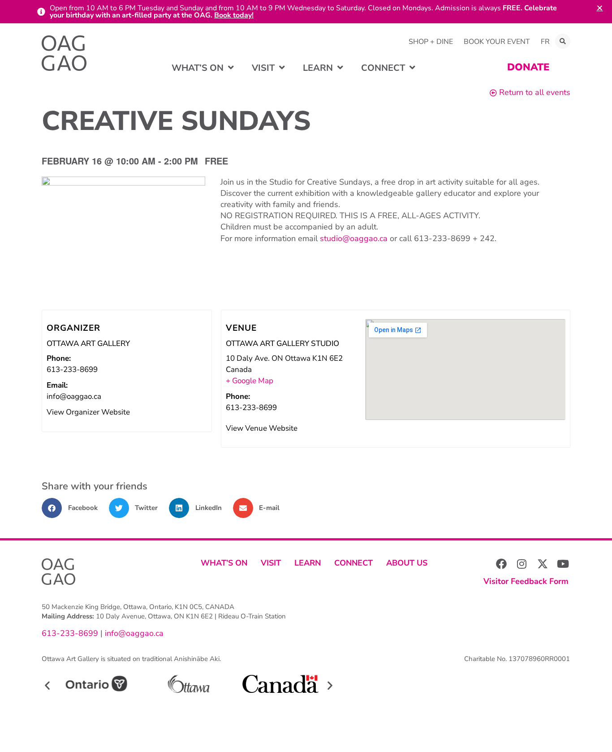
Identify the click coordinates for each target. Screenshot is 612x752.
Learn (307, 562)
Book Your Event (497, 41)
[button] (562, 41)
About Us (406, 562)
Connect (353, 562)
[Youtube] (563, 563)
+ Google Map (249, 381)
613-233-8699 (70, 633)
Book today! (234, 15)
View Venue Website (261, 428)
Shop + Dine (431, 41)
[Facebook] (501, 563)
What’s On (224, 562)
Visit (271, 562)
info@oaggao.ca (133, 633)
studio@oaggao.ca (354, 238)
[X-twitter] (542, 563)
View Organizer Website (88, 412)
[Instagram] (522, 563)
